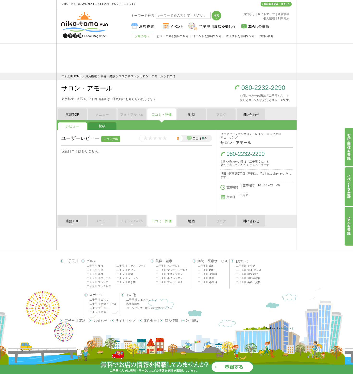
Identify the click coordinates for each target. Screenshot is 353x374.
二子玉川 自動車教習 (248, 278)
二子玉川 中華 (95, 269)
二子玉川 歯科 (206, 265)
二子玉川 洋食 (95, 274)
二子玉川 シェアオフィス (141, 299)
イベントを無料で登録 (207, 36)
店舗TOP (72, 114)
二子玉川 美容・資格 (248, 282)
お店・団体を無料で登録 (173, 36)
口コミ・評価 (162, 114)
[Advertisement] (176, 58)
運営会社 (150, 321)
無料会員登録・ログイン (277, 4)
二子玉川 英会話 (245, 265)
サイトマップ (125, 321)
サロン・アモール (151, 76)
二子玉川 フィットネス (169, 282)
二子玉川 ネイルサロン (169, 278)
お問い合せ (266, 36)
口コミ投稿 (110, 139)
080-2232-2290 (263, 88)
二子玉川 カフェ (126, 269)
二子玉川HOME (71, 76)
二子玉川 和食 (95, 265)
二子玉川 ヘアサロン (168, 265)
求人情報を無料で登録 (240, 36)
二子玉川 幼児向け (247, 274)
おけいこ (242, 261)
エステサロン (127, 76)
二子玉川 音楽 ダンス (248, 269)
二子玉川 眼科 (206, 278)
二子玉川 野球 (98, 312)
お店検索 (91, 76)
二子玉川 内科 (206, 269)
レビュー (72, 126)
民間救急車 (133, 303)
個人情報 (171, 321)
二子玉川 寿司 (124, 274)
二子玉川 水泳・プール (103, 303)
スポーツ (96, 295)
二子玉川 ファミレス (99, 286)
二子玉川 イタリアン (99, 278)
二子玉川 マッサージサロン (172, 269)
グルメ (91, 261)
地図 (191, 114)
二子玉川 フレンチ (98, 282)
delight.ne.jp (287, 328)
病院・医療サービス (212, 261)
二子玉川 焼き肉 (126, 282)
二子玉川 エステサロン (169, 274)
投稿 (102, 126)
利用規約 (193, 321)
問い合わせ (251, 114)
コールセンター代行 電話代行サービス (149, 307)
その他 (131, 295)
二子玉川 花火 (75, 321)
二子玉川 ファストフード (131, 265)
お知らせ (100, 321)
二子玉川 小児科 (207, 282)
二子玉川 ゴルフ (99, 299)
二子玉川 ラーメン (127, 278)
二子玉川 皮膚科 (207, 274)
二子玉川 (71, 261)
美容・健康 (108, 76)
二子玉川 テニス (99, 307)
